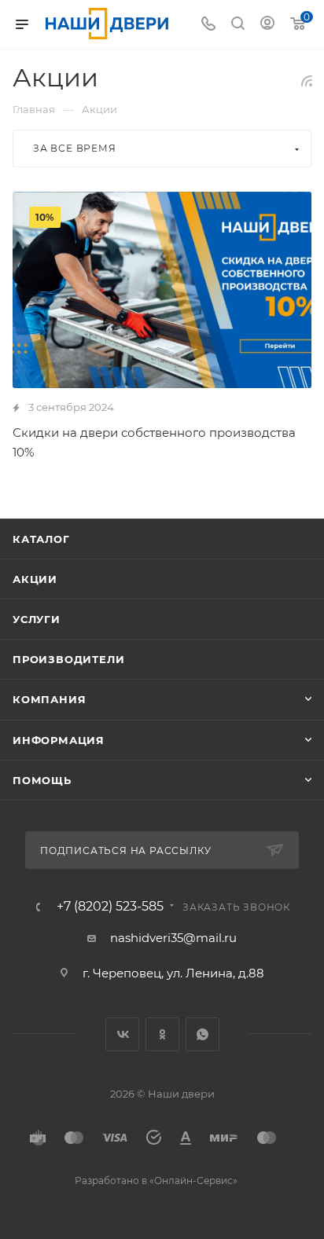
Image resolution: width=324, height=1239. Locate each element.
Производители (68, 659)
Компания (49, 699)
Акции (35, 579)
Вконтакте (122, 1034)
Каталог (41, 539)
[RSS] (306, 80)
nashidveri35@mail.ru (173, 937)
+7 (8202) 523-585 (110, 906)
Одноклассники (162, 1034)
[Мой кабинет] (267, 24)
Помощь (42, 780)
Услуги (37, 619)
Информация (59, 740)
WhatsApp (202, 1034)
